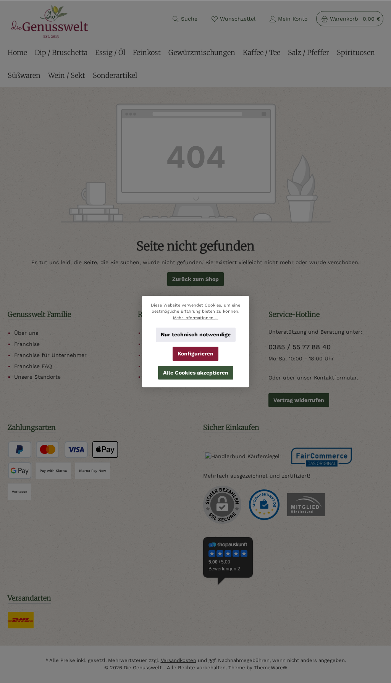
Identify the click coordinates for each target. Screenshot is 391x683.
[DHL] (21, 620)
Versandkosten (178, 660)
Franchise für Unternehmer (50, 355)
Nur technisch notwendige (196, 334)
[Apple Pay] (105, 449)
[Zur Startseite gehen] (50, 21)
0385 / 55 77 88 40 (299, 347)
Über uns (26, 333)
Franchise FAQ (33, 366)
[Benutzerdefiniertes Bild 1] (264, 504)
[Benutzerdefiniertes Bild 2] (306, 504)
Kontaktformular (335, 378)
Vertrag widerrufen (298, 400)
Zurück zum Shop (195, 279)
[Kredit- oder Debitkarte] (62, 449)
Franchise (27, 344)
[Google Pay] (20, 470)
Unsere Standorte (37, 377)
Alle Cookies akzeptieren (195, 372)
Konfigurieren (195, 353)
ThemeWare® (270, 667)
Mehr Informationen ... (195, 317)
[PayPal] (20, 449)
